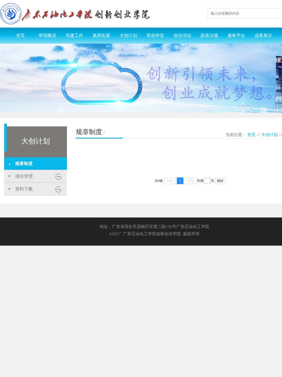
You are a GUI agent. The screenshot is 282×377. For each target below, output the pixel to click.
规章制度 (24, 163)
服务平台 (236, 35)
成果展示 (263, 35)
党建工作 (74, 35)
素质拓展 (101, 35)
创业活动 (182, 35)
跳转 (220, 181)
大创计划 (128, 35)
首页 (20, 35)
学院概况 (47, 35)
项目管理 (24, 176)
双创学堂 (155, 35)
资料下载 (24, 189)
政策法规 (209, 35)
